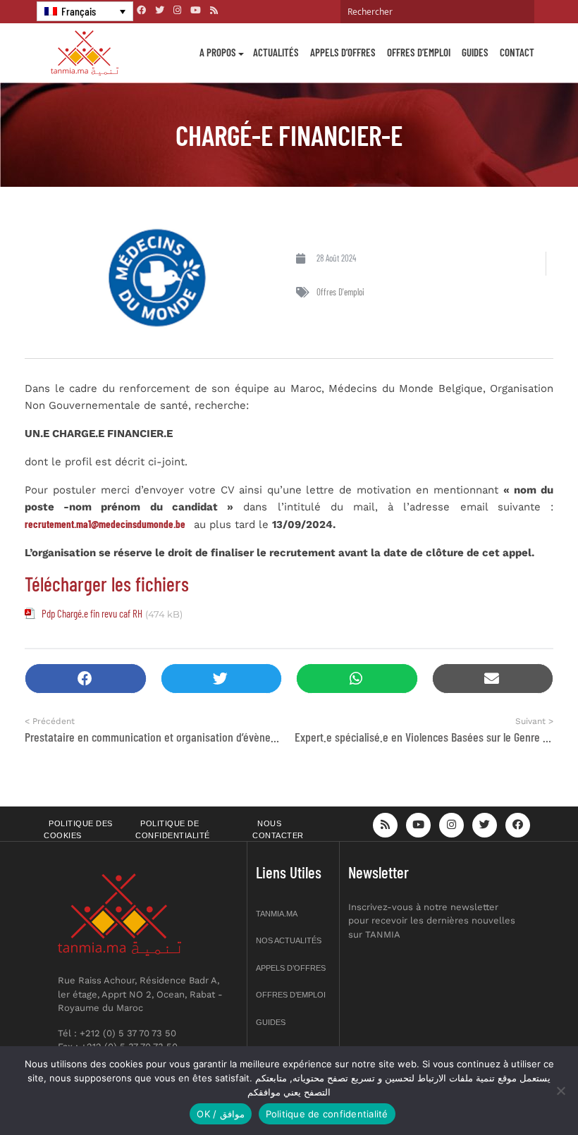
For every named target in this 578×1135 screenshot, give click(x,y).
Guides (475, 52)
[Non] (560, 1091)
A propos (217, 52)
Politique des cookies (78, 829)
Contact (517, 52)
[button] (86, 678)
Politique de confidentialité (172, 829)
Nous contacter (278, 829)
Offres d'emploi (340, 291)
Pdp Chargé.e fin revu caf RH (92, 613)
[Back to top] (518, 1091)
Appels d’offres (343, 52)
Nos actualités (288, 940)
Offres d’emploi (418, 52)
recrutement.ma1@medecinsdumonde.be (105, 523)
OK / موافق (220, 1113)
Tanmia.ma (276, 913)
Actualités (276, 52)
